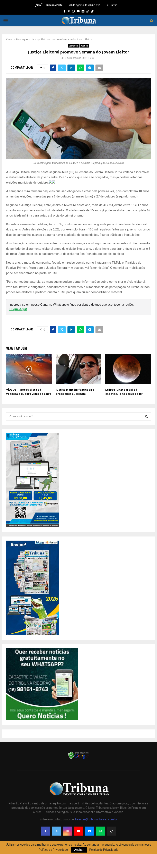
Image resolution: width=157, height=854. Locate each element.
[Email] (89, 831)
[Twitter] (56, 831)
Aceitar (79, 849)
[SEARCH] (146, 416)
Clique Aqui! (18, 309)
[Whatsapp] (100, 831)
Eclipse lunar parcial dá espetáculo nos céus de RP (124, 391)
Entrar (113, 5)
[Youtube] (78, 831)
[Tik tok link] (92, 11)
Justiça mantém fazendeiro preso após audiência (75, 391)
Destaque (73, 46)
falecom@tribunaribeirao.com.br (96, 819)
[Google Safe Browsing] (78, 758)
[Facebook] (45, 831)
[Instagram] (67, 831)
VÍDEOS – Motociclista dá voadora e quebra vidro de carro (28, 391)
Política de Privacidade (103, 849)
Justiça (84, 46)
